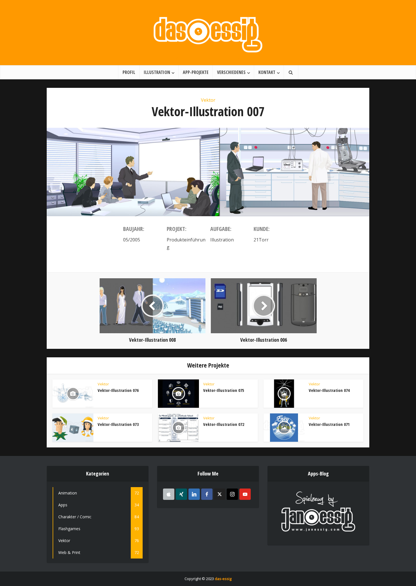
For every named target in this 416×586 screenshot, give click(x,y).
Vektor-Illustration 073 (118, 424)
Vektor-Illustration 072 (223, 424)
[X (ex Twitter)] (219, 494)
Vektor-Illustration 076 (118, 390)
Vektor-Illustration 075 (223, 390)
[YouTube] (245, 494)
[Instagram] (232, 494)
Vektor (208, 100)
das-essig (223, 578)
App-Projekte (196, 72)
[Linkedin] (194, 494)
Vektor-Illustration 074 (329, 390)
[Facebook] (207, 494)
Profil (129, 72)
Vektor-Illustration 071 (329, 424)
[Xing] (181, 494)
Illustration (157, 72)
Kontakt (266, 72)
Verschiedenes (231, 72)
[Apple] (168, 494)
